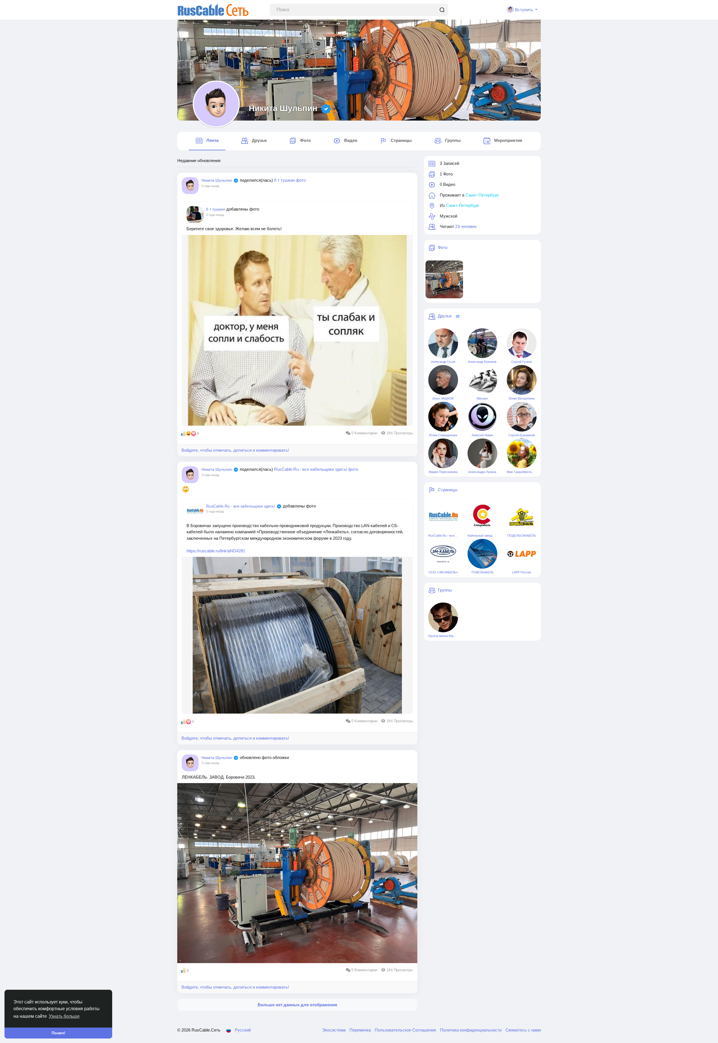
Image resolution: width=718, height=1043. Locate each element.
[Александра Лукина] (482, 453)
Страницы (447, 489)
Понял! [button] (58, 1033)
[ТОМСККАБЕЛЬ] (482, 554)
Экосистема (334, 1030)
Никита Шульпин (283, 108)
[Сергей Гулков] (522, 343)
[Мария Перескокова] (443, 453)
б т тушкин (285, 180)
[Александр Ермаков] (482, 343)
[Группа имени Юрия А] (443, 617)
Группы (445, 590)
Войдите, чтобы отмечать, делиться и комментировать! (235, 450)
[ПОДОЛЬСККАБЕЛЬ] (522, 517)
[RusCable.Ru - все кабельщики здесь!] (443, 517)
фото (301, 180)
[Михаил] (482, 380)
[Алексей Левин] (482, 416)
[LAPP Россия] (522, 554)
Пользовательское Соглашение (406, 1030)
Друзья (445, 315)
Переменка (360, 1030)
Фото (442, 247)
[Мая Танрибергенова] (522, 453)
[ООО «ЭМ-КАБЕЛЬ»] (443, 554)
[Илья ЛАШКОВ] (443, 380)
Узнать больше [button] (64, 1016)
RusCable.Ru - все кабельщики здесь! (311, 469)
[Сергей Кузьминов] (522, 416)
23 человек (466, 226)
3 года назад (210, 186)
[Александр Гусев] (443, 343)
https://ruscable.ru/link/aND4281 (216, 550)
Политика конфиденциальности (471, 1030)
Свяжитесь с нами (523, 1030)
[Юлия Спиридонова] (443, 416)
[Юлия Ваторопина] (522, 380)
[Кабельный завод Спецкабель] (482, 517)
